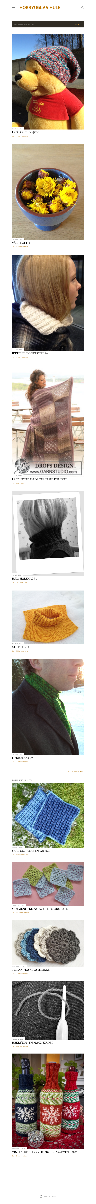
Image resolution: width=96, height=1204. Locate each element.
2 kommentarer (22, 761)
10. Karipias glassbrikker (32, 970)
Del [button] (13, 136)
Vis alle (78, 24)
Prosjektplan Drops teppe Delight (39, 479)
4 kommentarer (22, 136)
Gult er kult (22, 647)
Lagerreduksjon (25, 132)
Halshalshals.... (24, 578)
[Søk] (82, 6)
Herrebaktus (22, 758)
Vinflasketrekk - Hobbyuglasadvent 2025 (45, 1152)
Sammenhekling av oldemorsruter (41, 909)
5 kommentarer (22, 582)
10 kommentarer (22, 483)
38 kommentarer (22, 913)
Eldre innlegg (76, 771)
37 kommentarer (22, 854)
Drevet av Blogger (50, 1196)
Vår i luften (22, 243)
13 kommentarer (22, 1046)
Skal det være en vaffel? (31, 851)
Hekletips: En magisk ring (32, 1042)
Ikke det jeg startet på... (31, 353)
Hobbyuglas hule (40, 7)
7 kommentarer (22, 973)
